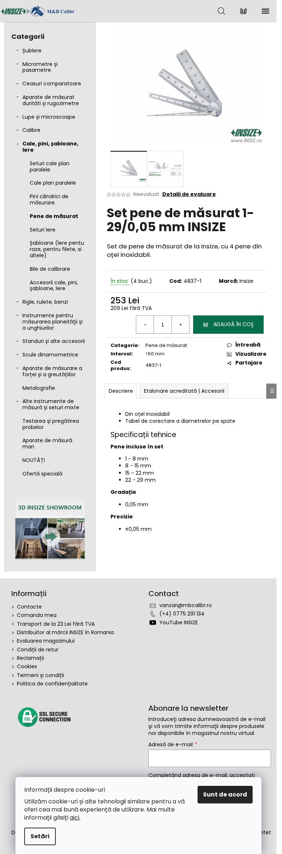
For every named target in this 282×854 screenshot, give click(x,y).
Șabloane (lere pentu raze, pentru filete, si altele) (57, 249)
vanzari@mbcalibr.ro (185, 605)
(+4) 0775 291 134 (182, 613)
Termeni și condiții (40, 675)
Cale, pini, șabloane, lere (50, 147)
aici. (75, 817)
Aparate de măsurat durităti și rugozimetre (50, 100)
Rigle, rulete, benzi (45, 302)
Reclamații (30, 658)
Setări (40, 836)
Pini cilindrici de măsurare (49, 199)
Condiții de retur (37, 649)
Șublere (31, 50)
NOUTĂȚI (33, 460)
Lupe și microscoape (48, 117)
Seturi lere (42, 229)
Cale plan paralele (53, 182)
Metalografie (38, 388)
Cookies (27, 666)
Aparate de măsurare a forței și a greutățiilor (52, 371)
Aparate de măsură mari (47, 443)
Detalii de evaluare (189, 194)
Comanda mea (37, 615)
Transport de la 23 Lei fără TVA (56, 624)
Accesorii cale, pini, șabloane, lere (54, 285)
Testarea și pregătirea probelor (50, 424)
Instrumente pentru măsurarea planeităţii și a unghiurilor (52, 322)
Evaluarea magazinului (46, 640)
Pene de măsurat (54, 216)
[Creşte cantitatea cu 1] (180, 324)
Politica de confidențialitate (52, 683)
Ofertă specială (42, 473)
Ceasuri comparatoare (51, 83)
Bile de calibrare (50, 269)
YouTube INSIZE (178, 622)
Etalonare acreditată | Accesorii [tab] (184, 391)
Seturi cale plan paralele (49, 166)
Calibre (31, 130)
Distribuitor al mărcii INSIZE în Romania (65, 632)
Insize (246, 281)
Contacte (29, 606)
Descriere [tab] (121, 391)
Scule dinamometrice (50, 354)
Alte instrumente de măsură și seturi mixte (50, 404)
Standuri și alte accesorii (53, 341)
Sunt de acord (225, 794)
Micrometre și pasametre (40, 67)
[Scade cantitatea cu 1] (145, 324)
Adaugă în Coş (233, 324)
